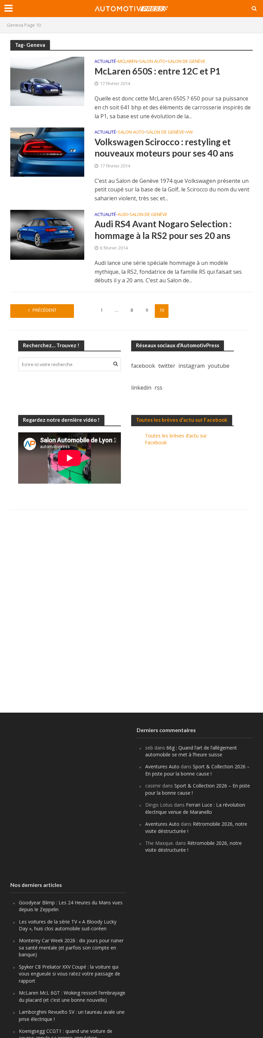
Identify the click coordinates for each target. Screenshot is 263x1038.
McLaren (127, 61)
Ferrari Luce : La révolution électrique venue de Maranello (195, 808)
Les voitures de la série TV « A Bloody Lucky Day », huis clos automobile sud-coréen (67, 925)
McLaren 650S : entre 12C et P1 (158, 71)
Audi (123, 214)
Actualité (105, 61)
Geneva (15, 25)
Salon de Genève (186, 61)
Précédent (45, 310)
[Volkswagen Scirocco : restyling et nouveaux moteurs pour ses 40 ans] (47, 151)
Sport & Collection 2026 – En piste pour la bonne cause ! (197, 770)
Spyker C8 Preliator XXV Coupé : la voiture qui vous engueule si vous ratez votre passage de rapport (69, 973)
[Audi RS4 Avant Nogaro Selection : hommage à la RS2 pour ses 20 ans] (47, 234)
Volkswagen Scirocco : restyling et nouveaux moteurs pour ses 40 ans (164, 147)
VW (189, 132)
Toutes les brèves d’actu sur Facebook (181, 420)
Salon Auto (152, 61)
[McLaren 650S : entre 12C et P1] (47, 80)
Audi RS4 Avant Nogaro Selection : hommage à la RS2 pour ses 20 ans (163, 229)
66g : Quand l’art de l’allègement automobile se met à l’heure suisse (191, 751)
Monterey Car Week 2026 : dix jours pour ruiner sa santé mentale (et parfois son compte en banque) (71, 947)
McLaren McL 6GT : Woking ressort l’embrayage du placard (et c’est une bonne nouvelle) (72, 996)
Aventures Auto (162, 766)
